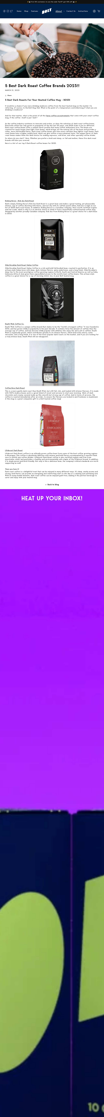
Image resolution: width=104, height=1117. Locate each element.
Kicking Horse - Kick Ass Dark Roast (19, 201)
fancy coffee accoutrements (58, 116)
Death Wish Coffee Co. (14, 324)
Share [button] (9, 95)
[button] (59, 11)
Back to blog (53, 485)
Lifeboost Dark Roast (14, 450)
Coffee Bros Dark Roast (15, 388)
